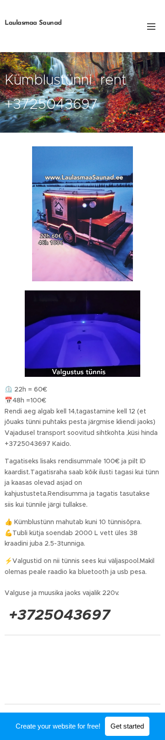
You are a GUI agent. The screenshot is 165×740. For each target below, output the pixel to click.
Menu (151, 26)
